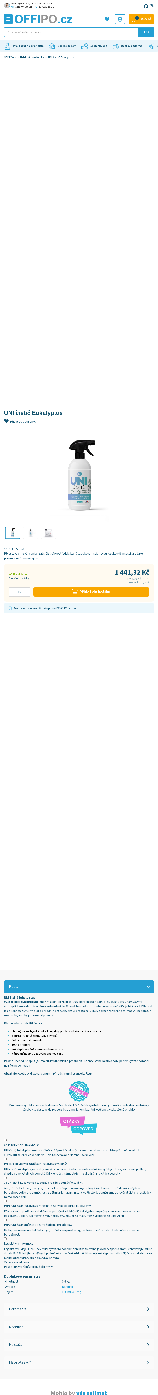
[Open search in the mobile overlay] (79, 32)
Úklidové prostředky (32, 57)
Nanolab (67, 1287)
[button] (12, 533)
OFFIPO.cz (10, 57)
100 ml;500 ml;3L (73, 1292)
